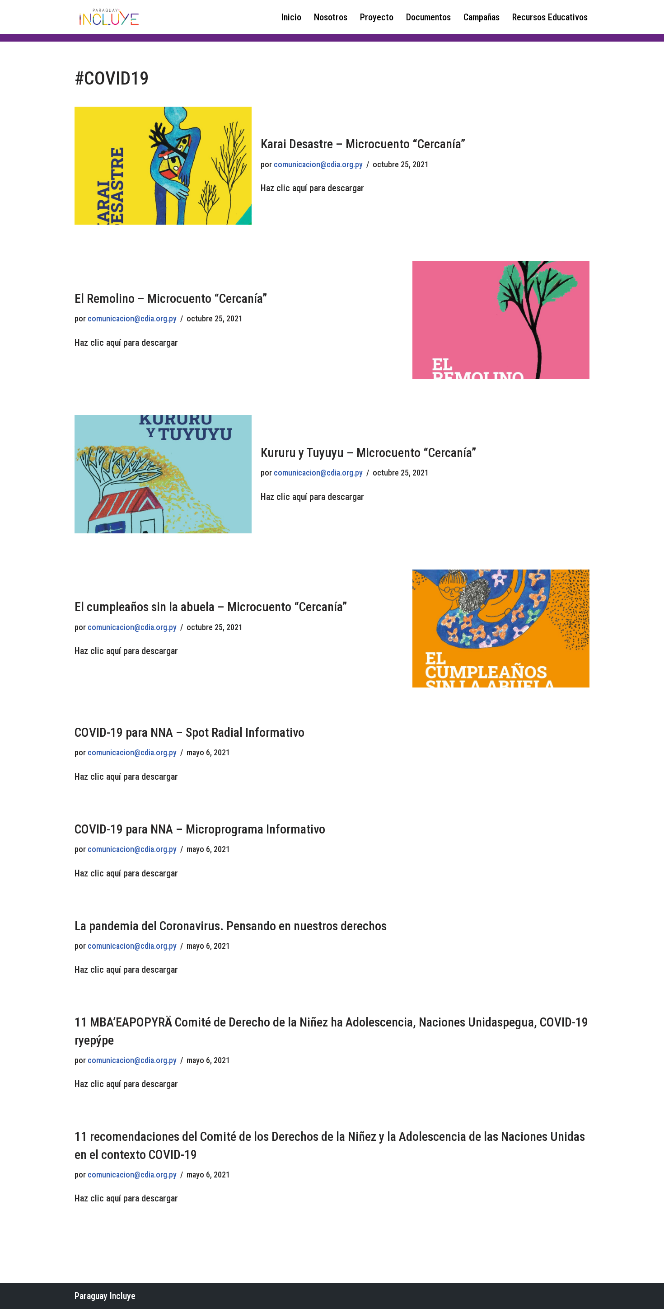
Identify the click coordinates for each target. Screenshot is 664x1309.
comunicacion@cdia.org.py (318, 164)
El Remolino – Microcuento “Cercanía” (171, 298)
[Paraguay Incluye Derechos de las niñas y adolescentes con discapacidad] (108, 17)
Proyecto (376, 17)
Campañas (481, 17)
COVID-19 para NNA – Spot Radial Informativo (189, 732)
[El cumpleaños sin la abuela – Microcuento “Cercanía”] (500, 628)
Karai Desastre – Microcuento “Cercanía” (363, 144)
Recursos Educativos (550, 17)
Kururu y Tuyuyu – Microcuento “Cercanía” (368, 452)
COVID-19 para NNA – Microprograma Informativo (200, 829)
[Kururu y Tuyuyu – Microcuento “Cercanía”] (163, 474)
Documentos (428, 17)
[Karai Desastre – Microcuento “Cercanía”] (163, 166)
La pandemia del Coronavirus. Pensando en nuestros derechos (231, 925)
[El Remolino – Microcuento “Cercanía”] (500, 320)
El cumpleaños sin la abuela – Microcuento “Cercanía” (211, 606)
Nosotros (330, 17)
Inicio (291, 17)
